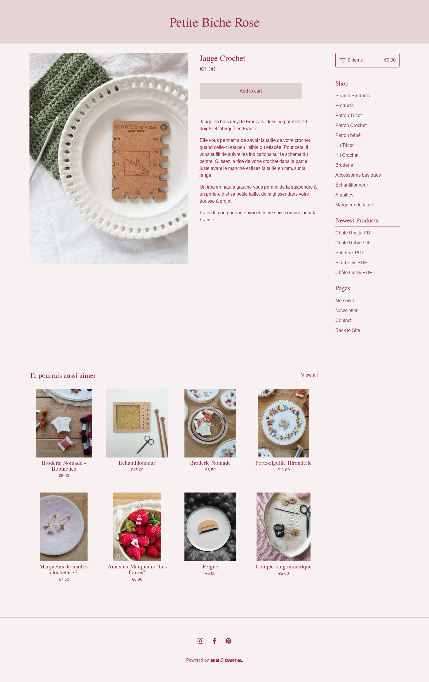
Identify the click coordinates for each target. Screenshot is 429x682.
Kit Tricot (344, 145)
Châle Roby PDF (353, 242)
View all (309, 375)
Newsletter (346, 310)
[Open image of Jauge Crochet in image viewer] (108, 158)
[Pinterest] (228, 641)
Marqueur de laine (354, 204)
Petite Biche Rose (215, 21)
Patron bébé (348, 135)
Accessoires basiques (358, 175)
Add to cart (251, 90)
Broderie (344, 165)
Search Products (352, 95)
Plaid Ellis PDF (351, 262)
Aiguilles (344, 194)
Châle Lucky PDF (353, 272)
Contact (343, 320)
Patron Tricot (348, 115)
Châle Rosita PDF (354, 232)
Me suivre (345, 300)
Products (344, 105)
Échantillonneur (351, 184)
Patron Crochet (351, 125)
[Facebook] (214, 641)
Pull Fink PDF (350, 252)
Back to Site (347, 330)
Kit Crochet (346, 155)
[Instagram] (200, 641)
